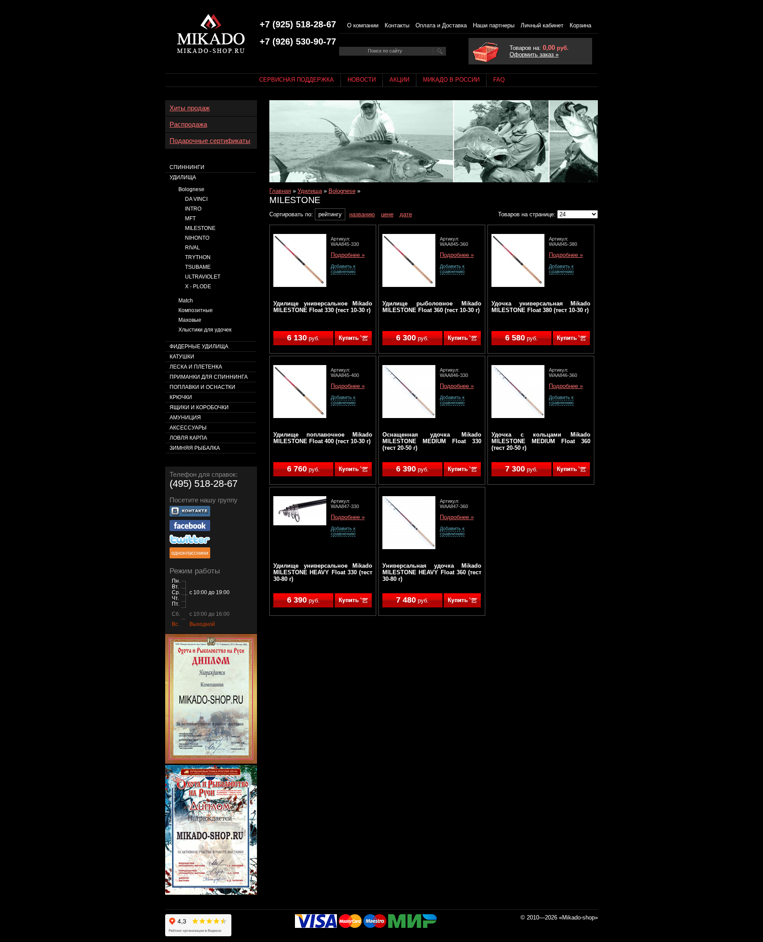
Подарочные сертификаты (210, 140)
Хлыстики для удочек (204, 329)
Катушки (182, 356)
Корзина (580, 25)
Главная (280, 191)
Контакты (397, 25)
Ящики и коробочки (199, 407)
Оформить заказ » (534, 54)
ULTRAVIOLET (202, 276)
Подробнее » (348, 255)
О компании (362, 25)
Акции (399, 79)
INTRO (193, 208)
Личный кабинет (542, 25)
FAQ (499, 79)
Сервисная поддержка (296, 79)
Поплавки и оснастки (202, 387)
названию (362, 214)
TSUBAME (198, 267)
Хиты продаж (190, 108)
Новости (362, 79)
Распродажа (188, 124)
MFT (190, 218)
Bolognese (342, 191)
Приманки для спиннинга (209, 377)
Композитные (195, 310)
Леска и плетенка (196, 366)
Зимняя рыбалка (195, 448)
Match (185, 300)
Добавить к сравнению (343, 269)
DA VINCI (196, 199)
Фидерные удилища (199, 346)
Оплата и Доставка (441, 25)
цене (387, 214)
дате (406, 214)
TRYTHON (198, 257)
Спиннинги (187, 167)
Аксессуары (188, 427)
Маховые (189, 320)
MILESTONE (200, 228)
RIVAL (192, 247)
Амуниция (185, 417)
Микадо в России (451, 79)
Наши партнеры (493, 25)
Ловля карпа (188, 438)
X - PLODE (198, 286)
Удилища (310, 191)
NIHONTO (197, 238)
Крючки (181, 397)
